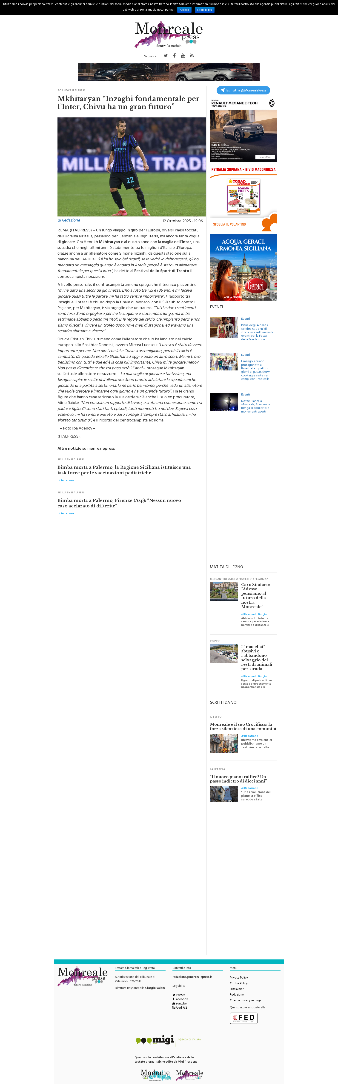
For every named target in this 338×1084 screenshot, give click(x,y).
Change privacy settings (245, 1001)
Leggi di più (204, 9)
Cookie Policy (239, 984)
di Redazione (68, 221)
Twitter (180, 995)
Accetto (184, 9)
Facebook (181, 999)
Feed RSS (181, 1008)
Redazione (237, 995)
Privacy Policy (239, 978)
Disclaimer (236, 989)
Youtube (181, 1004)
